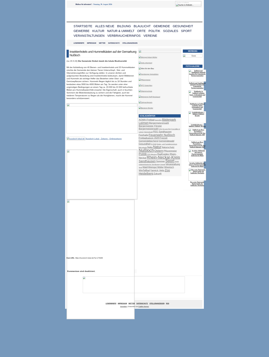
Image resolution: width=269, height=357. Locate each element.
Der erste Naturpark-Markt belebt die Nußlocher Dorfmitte (197, 183)
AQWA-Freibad (146, 119)
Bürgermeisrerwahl (159, 123)
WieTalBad (144, 170)
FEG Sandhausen (162, 131)
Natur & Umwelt (120, 31)
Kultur (98, 31)
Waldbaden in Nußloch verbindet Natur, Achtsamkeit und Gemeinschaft (197, 106)
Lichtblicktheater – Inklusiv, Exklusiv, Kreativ (197, 125)
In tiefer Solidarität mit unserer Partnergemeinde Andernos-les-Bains (197, 164)
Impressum (91, 43)
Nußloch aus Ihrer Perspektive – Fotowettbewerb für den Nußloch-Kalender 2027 (197, 144)
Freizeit (163, 138)
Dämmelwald (148, 132)
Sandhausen (147, 161)
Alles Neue (104, 26)
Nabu (150, 147)
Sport (186, 31)
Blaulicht (142, 26)
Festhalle (143, 135)
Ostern (158, 150)
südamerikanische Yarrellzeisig (149, 164)
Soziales (170, 31)
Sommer (160, 161)
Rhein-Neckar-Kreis (163, 157)
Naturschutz (168, 147)
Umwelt (162, 164)
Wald (145, 167)
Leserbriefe (79, 43)
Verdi (140, 167)
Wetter (102, 43)
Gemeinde (161, 26)
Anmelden (123, 306)
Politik (154, 31)
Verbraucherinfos (124, 35)
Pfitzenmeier (170, 151)
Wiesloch (169, 167)
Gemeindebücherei (148, 141)
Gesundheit (183, 26)
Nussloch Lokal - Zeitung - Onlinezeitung (103, 139)
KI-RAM (153, 144)
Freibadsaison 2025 (149, 138)
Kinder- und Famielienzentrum (167, 144)
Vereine (150, 35)
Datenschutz (114, 43)
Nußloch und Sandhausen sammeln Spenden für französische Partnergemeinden (197, 85)
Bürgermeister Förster (150, 126)
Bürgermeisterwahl (148, 128)
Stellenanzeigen (129, 43)
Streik (177, 161)
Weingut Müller (156, 167)
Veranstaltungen (89, 35)
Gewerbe (82, 31)
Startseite (83, 26)
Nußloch (146, 150)
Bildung (124, 26)
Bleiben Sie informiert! (84, 4)
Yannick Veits (157, 170)
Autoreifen (158, 120)
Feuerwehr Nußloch (162, 134)
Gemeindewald (166, 141)
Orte (141, 31)
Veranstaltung (173, 164)
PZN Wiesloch (152, 154)
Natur (157, 147)
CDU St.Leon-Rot (165, 129)
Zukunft (158, 173)
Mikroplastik (143, 147)
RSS (167, 303)
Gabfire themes (143, 306)
